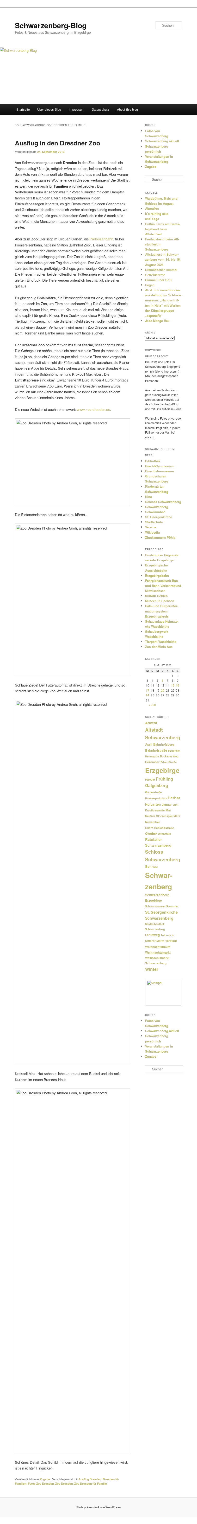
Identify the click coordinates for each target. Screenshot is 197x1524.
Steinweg (152, 934)
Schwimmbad (155, 512)
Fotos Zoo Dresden (41, 1483)
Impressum (76, 109)
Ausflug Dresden (89, 1479)
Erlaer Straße (168, 762)
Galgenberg (156, 785)
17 (147, 690)
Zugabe (45, 1479)
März (176, 816)
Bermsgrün (152, 756)
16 (177, 685)
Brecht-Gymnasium (159, 466)
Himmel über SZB (158, 280)
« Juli (152, 705)
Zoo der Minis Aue (158, 646)
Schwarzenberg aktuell (162, 141)
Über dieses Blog (49, 109)
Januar (167, 804)
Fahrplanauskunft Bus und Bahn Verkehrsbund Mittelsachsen (163, 585)
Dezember (152, 762)
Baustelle (174, 750)
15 (172, 685)
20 (162, 690)
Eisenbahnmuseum (159, 471)
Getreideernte (155, 274)
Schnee (151, 866)
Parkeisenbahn (101, 238)
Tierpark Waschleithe (160, 641)
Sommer (172, 906)
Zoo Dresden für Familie (90, 1483)
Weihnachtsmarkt (158, 952)
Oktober (151, 833)
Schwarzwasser (155, 906)
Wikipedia (152, 532)
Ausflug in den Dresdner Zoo (57, 142)
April (148, 744)
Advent (151, 723)
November (152, 822)
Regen (149, 285)
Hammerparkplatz (156, 798)
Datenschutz (100, 109)
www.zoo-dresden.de (93, 409)
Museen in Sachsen (159, 601)
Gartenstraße (153, 792)
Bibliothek (152, 461)
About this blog (127, 109)
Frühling (164, 779)
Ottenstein (164, 834)
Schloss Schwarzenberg (163, 501)
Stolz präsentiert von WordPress (98, 1507)
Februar (150, 779)
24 (147, 695)
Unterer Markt (154, 941)
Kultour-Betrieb (156, 595)
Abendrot (152, 208)
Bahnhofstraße (156, 750)
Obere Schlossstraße (159, 828)
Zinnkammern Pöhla (160, 537)
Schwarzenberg (156, 506)
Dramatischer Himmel (161, 269)
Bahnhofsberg (163, 744)
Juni (175, 804)
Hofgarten (153, 804)
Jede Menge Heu (157, 320)
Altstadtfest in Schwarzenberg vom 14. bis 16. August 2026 (163, 259)
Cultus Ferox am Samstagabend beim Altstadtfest (162, 229)
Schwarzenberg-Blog (50, 25)
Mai (168, 810)
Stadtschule (154, 522)
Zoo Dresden (64, 1483)
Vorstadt (171, 941)
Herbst (174, 798)
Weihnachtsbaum (157, 947)
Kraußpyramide (155, 810)
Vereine (150, 527)
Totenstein (167, 935)
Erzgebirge (162, 770)
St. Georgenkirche (158, 517)
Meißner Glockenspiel (158, 816)
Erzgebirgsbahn (157, 575)
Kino (148, 496)
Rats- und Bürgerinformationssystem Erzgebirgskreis (161, 611)
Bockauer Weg (169, 756)
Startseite (23, 109)
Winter (151, 969)
